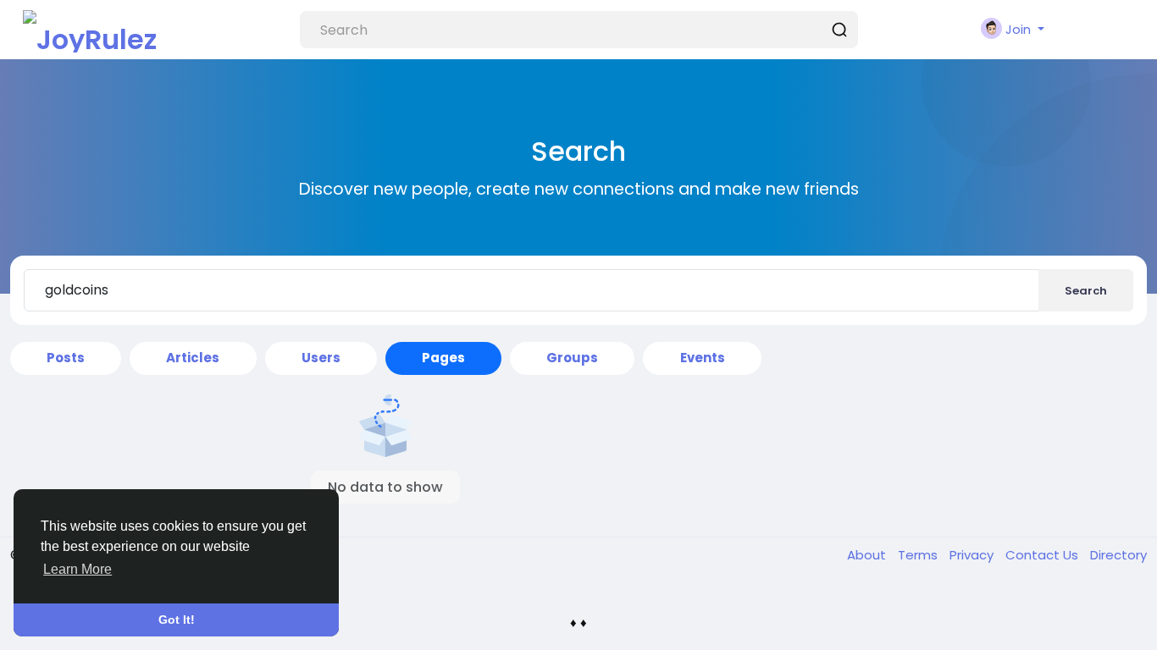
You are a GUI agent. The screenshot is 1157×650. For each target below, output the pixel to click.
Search (1086, 291)
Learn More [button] (77, 569)
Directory (1118, 555)
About (868, 555)
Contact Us (1043, 555)
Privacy (973, 555)
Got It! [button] (176, 619)
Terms (919, 555)
